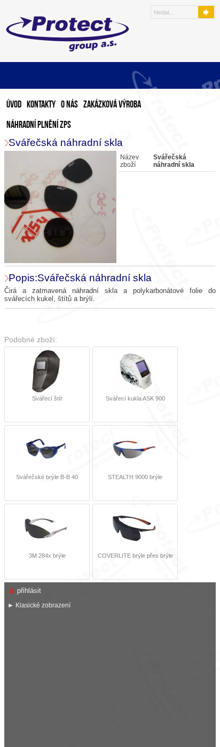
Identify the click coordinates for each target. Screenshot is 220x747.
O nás (69, 105)
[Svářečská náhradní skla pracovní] (61, 207)
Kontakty (41, 105)
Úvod (13, 105)
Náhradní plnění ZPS (38, 125)
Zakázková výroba (112, 105)
